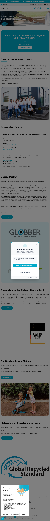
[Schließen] (37, 244)
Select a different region (25, 272)
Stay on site (32, 277)
